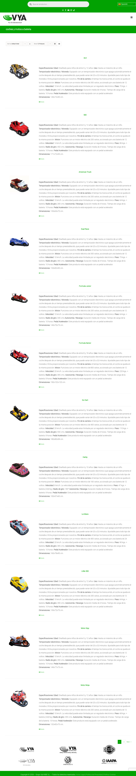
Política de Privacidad (94, 775)
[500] (19, 128)
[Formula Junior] (19, 299)
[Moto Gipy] (19, 641)
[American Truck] (19, 185)
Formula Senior (85, 343)
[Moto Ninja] (19, 698)
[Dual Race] (19, 242)
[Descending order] (30, 44)
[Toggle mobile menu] (132, 17)
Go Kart (85, 400)
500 (85, 115)
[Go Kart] (19, 413)
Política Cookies (110, 775)
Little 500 (85, 571)
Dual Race (85, 229)
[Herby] (19, 470)
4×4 (85, 58)
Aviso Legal (80, 775)
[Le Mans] (19, 527)
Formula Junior (85, 286)
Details (42, 102)
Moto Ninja (85, 685)
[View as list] (59, 44)
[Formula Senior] (19, 356)
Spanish (124, 4)
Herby (85, 457)
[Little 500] (19, 584)
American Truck (85, 172)
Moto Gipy (85, 628)
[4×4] (19, 71)
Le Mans (85, 514)
